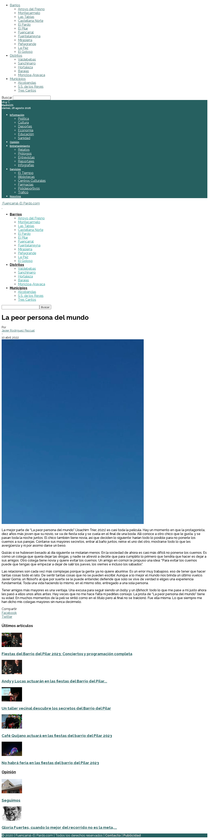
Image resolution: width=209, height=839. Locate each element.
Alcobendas (27, 83)
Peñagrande (27, 44)
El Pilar (23, 28)
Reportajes (26, 161)
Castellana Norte (30, 21)
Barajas (23, 71)
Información (17, 115)
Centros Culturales (32, 181)
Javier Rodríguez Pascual (18, 330)
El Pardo (24, 25)
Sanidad (24, 138)
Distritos (16, 56)
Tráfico (23, 192)
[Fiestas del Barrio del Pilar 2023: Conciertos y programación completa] (12, 646)
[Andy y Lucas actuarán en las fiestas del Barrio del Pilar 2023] (12, 673)
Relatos (24, 150)
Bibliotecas (26, 177)
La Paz (23, 48)
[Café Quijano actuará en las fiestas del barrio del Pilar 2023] (12, 727)
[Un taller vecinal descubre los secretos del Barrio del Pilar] (12, 700)
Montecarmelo (29, 13)
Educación (26, 134)
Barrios (15, 5)
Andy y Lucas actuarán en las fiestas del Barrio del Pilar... (54, 681)
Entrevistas (26, 157)
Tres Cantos (27, 90)
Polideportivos (29, 188)
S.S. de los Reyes (30, 87)
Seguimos (11, 800)
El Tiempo (25, 173)
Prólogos (25, 153)
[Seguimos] (12, 792)
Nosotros (15, 196)
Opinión (14, 142)
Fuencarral (26, 32)
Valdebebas (27, 59)
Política (23, 119)
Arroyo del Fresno (31, 9)
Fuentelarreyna (29, 36)
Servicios (15, 169)
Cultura (23, 122)
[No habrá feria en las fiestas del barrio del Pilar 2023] (12, 755)
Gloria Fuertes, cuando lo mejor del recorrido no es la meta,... (59, 827)
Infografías (26, 165)
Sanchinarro (27, 63)
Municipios (18, 79)
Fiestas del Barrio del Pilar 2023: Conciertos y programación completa (67, 653)
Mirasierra (25, 40)
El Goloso (25, 52)
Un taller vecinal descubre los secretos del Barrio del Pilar (56, 708)
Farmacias (25, 184)
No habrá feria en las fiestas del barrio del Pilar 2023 (50, 762)
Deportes (25, 126)
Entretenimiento (20, 146)
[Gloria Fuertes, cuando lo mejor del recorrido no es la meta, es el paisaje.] (12, 819)
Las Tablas (26, 17)
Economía (25, 130)
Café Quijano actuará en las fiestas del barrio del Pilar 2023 (57, 735)
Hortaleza (25, 67)
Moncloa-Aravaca (31, 75)
